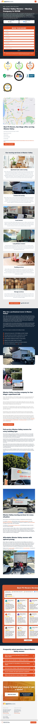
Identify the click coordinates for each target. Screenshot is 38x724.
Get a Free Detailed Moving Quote (26, 694)
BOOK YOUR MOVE (9, 144)
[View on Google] (6, 601)
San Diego (8, 6)
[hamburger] (35, 1)
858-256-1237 (25, 303)
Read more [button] (7, 609)
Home (4, 6)
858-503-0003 (12, 694)
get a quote (33, 722)
